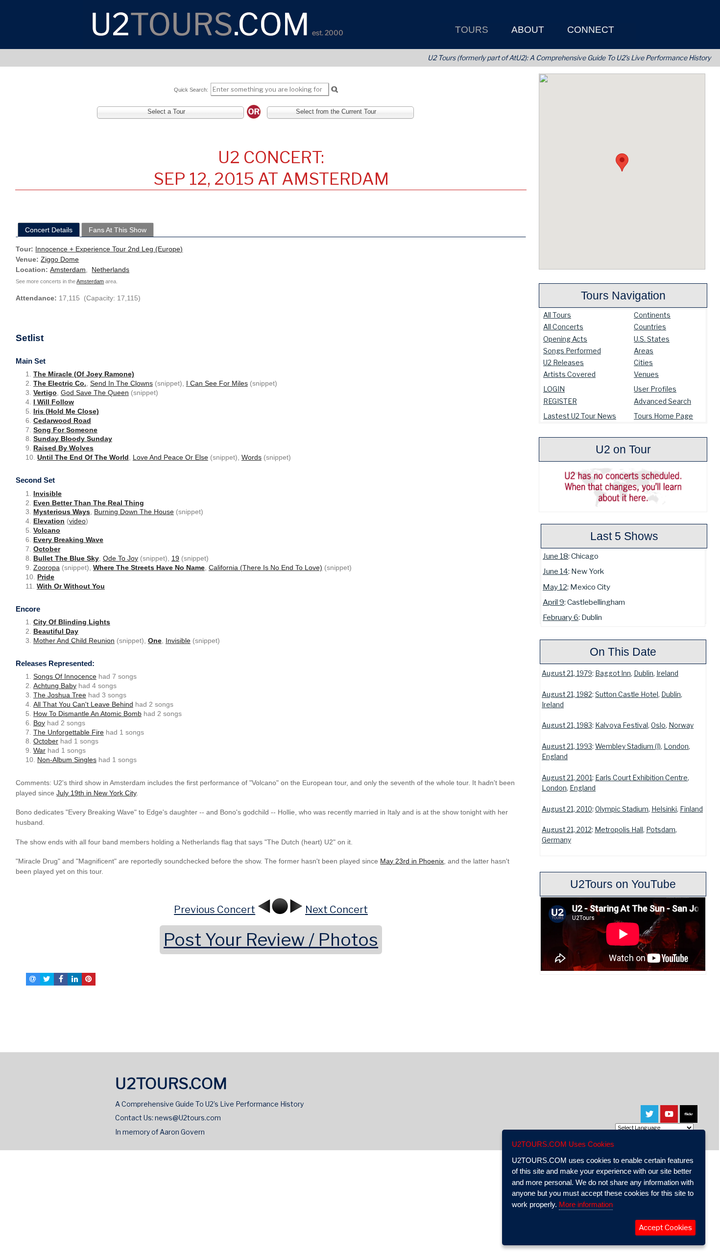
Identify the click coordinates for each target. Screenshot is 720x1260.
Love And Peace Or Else (170, 457)
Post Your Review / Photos (271, 939)
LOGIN (554, 389)
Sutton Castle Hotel (626, 694)
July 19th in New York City (96, 793)
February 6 (560, 617)
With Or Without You (71, 586)
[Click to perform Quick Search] (334, 89)
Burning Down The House (134, 512)
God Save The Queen (95, 392)
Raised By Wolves (63, 448)
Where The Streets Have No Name (149, 567)
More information (586, 1204)
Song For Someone (65, 430)
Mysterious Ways (61, 512)
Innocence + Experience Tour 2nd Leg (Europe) (109, 249)
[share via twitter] (47, 979)
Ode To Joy (120, 558)
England (555, 757)
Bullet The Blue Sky (66, 558)
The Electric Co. (59, 383)
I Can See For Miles (217, 383)
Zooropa (46, 567)
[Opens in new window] (649, 1118)
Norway (681, 725)
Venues (646, 374)
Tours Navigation (623, 295)
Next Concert (336, 909)
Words (251, 457)
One (155, 640)
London (676, 746)
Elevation (49, 521)
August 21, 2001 (567, 778)
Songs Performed (572, 350)
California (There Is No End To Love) (265, 567)
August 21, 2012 (567, 830)
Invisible (47, 493)
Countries (650, 326)
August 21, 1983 (567, 725)
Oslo (658, 725)
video (77, 521)
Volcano (46, 530)
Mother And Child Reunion (74, 640)
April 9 (553, 602)
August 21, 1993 (567, 746)
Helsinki (664, 809)
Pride (45, 577)
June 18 (555, 556)
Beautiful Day (55, 631)
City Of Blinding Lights (71, 622)
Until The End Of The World (83, 457)
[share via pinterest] (89, 979)
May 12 (555, 587)
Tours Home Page (663, 416)
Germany (556, 840)
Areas (643, 350)
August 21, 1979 (567, 673)
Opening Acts (565, 339)
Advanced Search (662, 401)
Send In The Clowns (121, 383)
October (46, 549)
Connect (589, 30)
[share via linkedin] (74, 979)
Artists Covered (569, 374)
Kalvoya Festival (621, 725)
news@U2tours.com (188, 1117)
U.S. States (652, 339)
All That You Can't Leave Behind (83, 704)
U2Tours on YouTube (623, 884)
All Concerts (563, 326)
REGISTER (560, 401)
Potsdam (660, 830)
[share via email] (33, 979)
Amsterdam (68, 269)
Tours (470, 30)
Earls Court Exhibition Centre (641, 778)
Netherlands (110, 269)
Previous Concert (214, 909)
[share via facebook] (61, 979)
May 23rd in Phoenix (412, 861)
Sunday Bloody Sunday (72, 439)
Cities (643, 362)
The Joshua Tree (59, 695)
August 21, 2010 (567, 809)
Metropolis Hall (619, 830)
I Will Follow (53, 402)
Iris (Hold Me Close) (66, 411)
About (526, 30)
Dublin (643, 673)
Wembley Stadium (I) (628, 746)
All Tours (557, 315)
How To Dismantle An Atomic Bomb (87, 713)
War (39, 750)
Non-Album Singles (66, 760)
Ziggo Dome (60, 259)
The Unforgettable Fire (68, 732)
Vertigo (45, 392)
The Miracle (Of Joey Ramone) (83, 374)
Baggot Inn (613, 673)
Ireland (667, 673)
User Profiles (655, 389)
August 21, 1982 (567, 694)
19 (175, 558)
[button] (622, 162)
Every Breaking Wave (68, 540)
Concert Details (48, 230)
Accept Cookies (665, 1227)
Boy (39, 723)
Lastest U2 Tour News (579, 416)
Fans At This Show (117, 230)
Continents (652, 315)
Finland (691, 809)
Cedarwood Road (62, 420)
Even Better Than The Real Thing (88, 503)
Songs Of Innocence (64, 676)
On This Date (623, 651)
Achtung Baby (54, 686)
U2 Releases (563, 362)
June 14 (555, 571)
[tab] (49, 229)
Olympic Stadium (621, 809)
